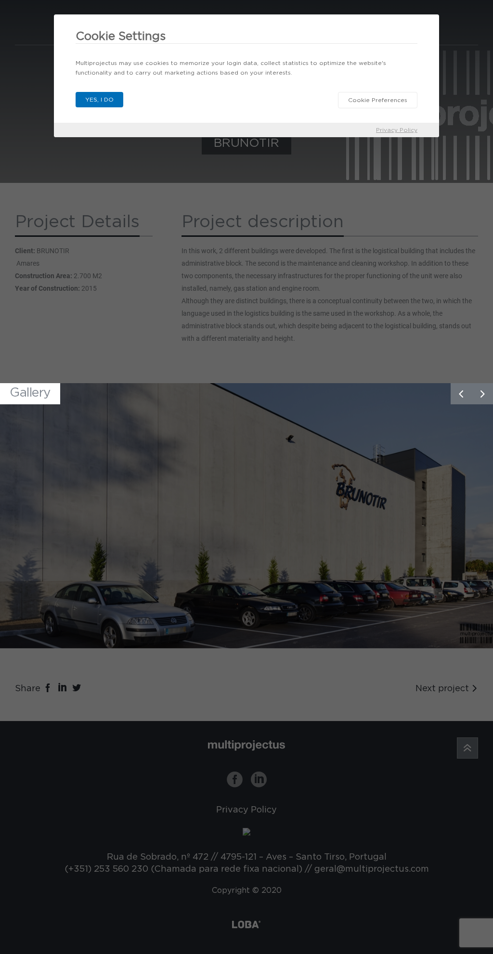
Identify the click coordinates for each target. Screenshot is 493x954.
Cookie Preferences (377, 100)
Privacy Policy (396, 130)
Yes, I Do (99, 99)
